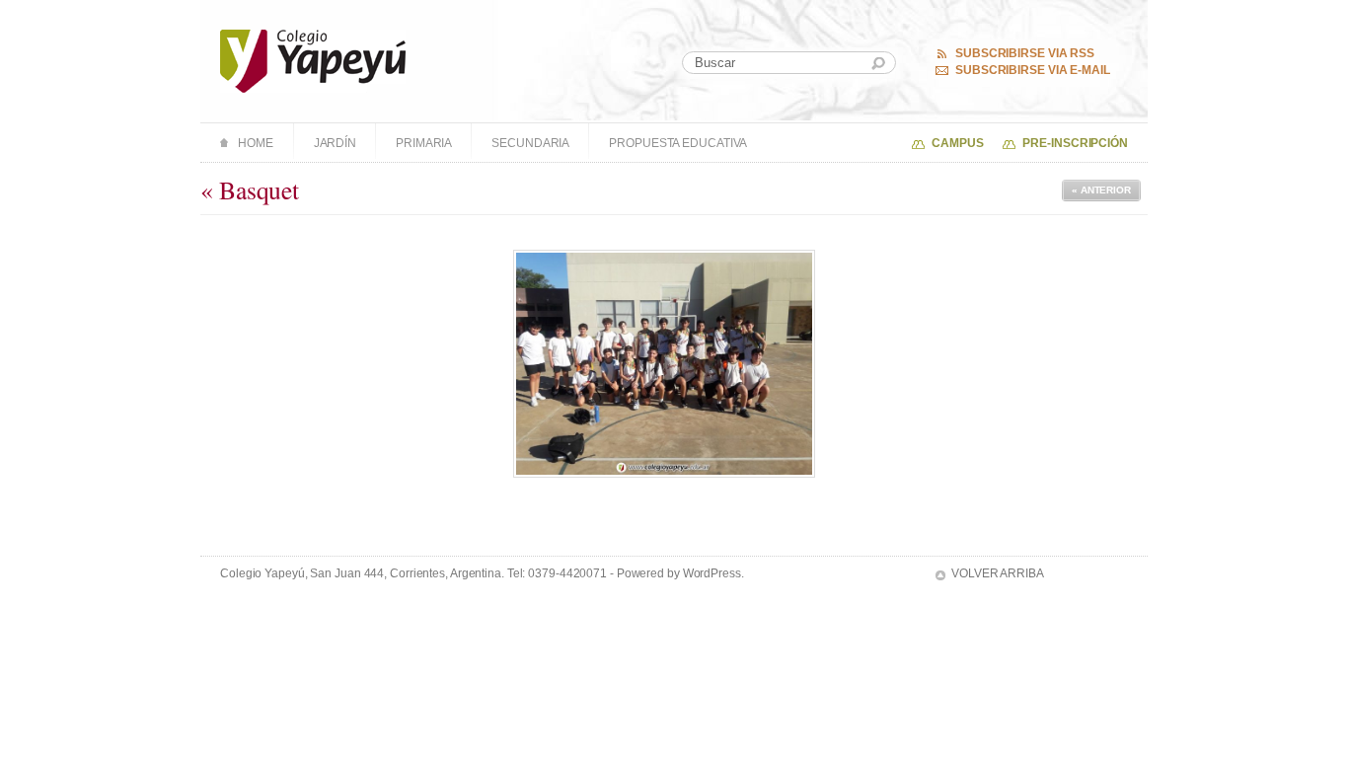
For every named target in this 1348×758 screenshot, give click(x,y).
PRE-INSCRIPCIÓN (1075, 143)
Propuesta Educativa (678, 143)
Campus (957, 143)
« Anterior (1101, 190)
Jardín (335, 143)
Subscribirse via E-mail (1032, 70)
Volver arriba (997, 573)
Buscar (878, 63)
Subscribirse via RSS (1024, 53)
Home (255, 143)
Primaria (424, 143)
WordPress (712, 573)
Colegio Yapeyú (313, 61)
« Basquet (249, 189)
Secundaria (530, 143)
